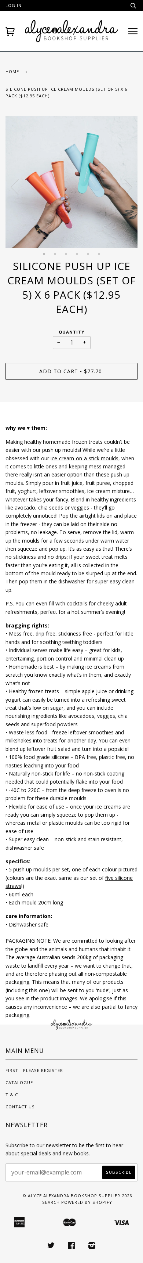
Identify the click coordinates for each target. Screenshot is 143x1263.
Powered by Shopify (86, 1202)
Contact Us (20, 1106)
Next (128, 187)
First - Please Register (34, 1070)
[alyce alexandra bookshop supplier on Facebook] (71, 1246)
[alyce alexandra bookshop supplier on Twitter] (51, 1246)
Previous (14, 187)
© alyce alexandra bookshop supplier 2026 (77, 1195)
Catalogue (19, 1082)
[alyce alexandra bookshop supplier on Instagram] (92, 1246)
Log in (14, 5)
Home (12, 71)
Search (51, 1202)
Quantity (71, 332)
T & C (12, 1094)
